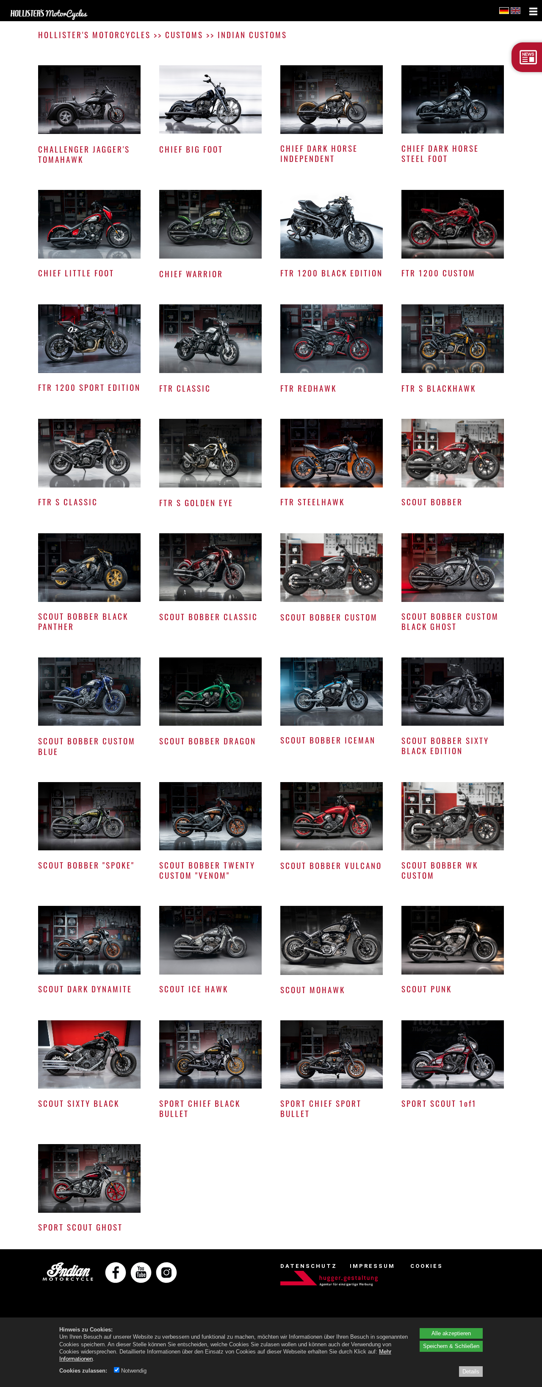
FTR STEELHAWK (312, 501)
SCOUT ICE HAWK (193, 988)
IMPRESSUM (372, 1266)
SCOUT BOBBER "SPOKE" (86, 865)
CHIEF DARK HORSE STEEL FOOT (440, 153)
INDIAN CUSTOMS (252, 34)
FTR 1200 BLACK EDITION (331, 273)
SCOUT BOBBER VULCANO (331, 865)
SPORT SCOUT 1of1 (439, 1103)
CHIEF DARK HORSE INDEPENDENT (319, 153)
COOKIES (426, 1266)
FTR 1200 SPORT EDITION (89, 387)
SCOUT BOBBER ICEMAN (328, 740)
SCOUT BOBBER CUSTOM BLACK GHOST (450, 621)
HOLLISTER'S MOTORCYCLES (94, 34)
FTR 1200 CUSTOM (438, 273)
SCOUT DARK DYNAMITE (85, 988)
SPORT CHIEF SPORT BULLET (321, 1108)
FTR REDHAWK (308, 388)
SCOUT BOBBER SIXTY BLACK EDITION (445, 745)
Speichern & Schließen (451, 1345)
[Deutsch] (504, 11)
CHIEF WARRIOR (191, 273)
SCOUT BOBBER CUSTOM (329, 617)
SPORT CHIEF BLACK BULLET (200, 1108)
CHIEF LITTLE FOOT (76, 273)
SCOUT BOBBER (432, 501)
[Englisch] (516, 11)
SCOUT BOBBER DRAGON (207, 740)
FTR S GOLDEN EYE (196, 502)
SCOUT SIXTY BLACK (78, 1103)
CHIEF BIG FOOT (191, 149)
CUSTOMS (184, 34)
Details (470, 1371)
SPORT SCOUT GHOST (80, 1227)
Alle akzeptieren (451, 1333)
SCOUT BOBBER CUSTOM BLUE (87, 746)
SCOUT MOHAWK (312, 989)
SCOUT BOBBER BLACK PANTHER (83, 621)
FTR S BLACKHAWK (438, 388)
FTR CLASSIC (185, 388)
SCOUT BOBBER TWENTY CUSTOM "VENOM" (207, 870)
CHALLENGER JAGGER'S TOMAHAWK (84, 154)
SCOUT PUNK (426, 988)
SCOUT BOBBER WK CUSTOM (439, 870)
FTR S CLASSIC (68, 501)
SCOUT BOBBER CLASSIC (208, 616)
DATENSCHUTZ (308, 1266)
